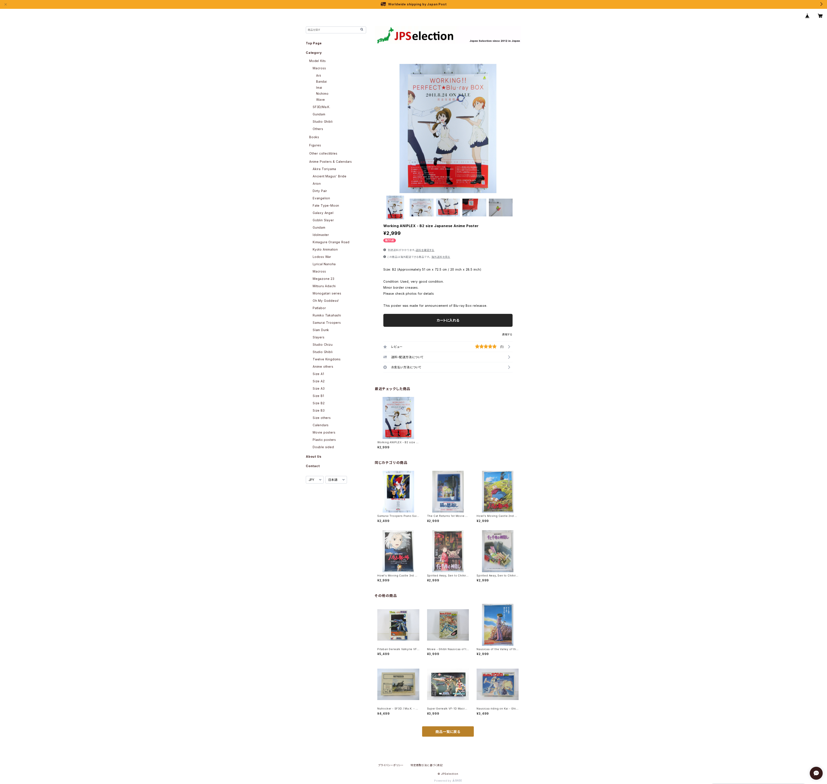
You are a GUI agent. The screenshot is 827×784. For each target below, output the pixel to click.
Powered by (443, 780)
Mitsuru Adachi (324, 286)
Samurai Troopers (327, 322)
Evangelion (321, 198)
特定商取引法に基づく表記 (426, 765)
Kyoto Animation (325, 249)
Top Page (314, 43)
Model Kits (317, 61)
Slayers (319, 337)
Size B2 (319, 403)
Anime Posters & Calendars (330, 161)
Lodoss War (322, 257)
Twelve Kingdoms (327, 359)
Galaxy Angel (323, 213)
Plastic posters (324, 440)
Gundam (319, 114)
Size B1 (318, 396)
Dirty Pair (320, 191)
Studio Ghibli (323, 121)
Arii (318, 75)
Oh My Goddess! (326, 300)
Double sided (323, 447)
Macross (319, 68)
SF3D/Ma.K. (321, 107)
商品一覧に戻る (447, 732)
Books (314, 137)
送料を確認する (425, 250)
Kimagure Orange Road (331, 242)
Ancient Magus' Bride (330, 176)
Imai (319, 87)
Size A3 (319, 388)
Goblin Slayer (323, 220)
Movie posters (324, 432)
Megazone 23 (323, 278)
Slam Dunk (321, 330)
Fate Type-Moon (326, 205)
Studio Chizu (323, 344)
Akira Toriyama (324, 169)
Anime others (323, 366)
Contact (313, 466)
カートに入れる (448, 320)
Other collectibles (323, 153)
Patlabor (319, 308)
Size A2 (319, 381)
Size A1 (318, 374)
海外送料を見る (440, 257)
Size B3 (319, 410)
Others (318, 129)
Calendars (321, 425)
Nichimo (322, 93)
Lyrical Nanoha (324, 264)
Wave (320, 99)
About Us (313, 456)
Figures (315, 145)
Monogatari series (327, 293)
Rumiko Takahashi (327, 315)
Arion (317, 183)
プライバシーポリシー (391, 765)
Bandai (321, 81)
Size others (322, 418)
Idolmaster (321, 235)
